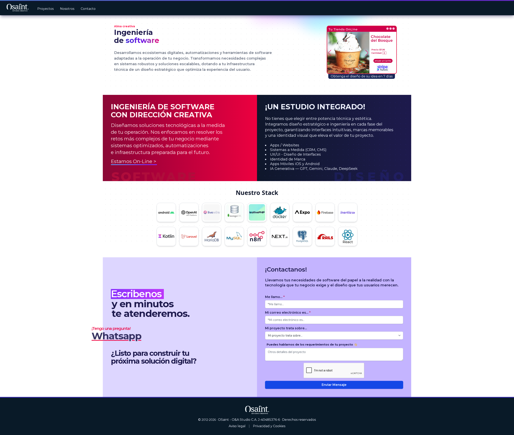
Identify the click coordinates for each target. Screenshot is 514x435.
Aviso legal (237, 426)
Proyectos (45, 9)
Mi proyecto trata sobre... (286, 328)
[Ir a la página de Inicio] (17, 8)
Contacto (88, 9)
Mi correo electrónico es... (288, 312)
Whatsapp (116, 336)
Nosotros (67, 9)
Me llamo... (275, 297)
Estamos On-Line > (133, 161)
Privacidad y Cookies (269, 426)
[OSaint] (257, 410)
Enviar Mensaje (334, 385)
